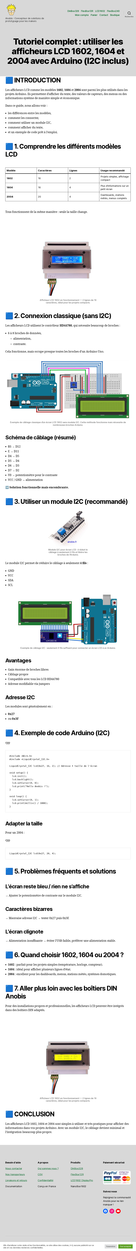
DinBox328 (73, 11)
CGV (40, 1174)
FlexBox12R (87, 11)
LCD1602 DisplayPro (82, 1180)
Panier (94, 15)
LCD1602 (100, 11)
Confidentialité (45, 1180)
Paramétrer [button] (110, 1246)
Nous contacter (13, 1168)
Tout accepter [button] (125, 1246)
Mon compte (82, 15)
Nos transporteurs (15, 1174)
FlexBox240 (113, 11)
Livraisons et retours (16, 1180)
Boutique (115, 15)
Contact (103, 15)
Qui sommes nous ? (48, 1168)
